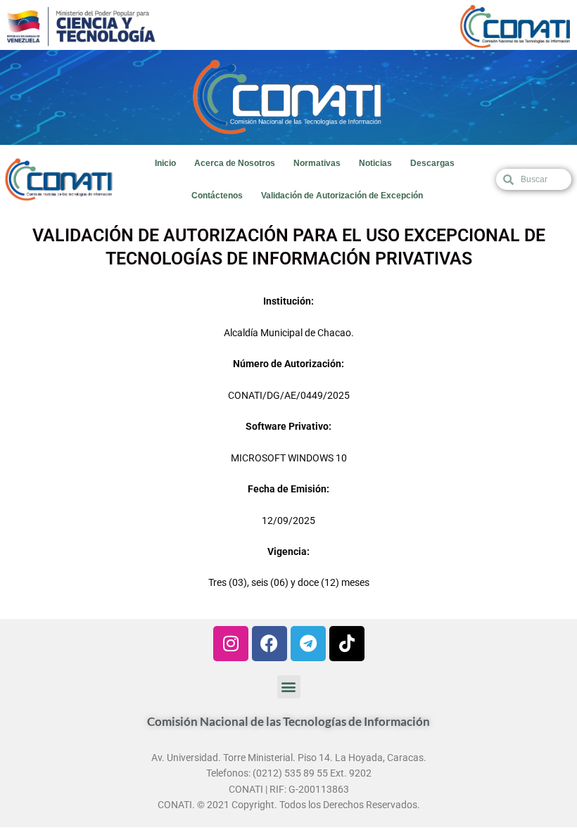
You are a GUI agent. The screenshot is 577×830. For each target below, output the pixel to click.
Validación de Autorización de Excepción (342, 195)
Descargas (432, 163)
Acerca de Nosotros (234, 163)
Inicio (165, 163)
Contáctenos (217, 195)
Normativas (317, 163)
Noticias (375, 163)
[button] (288, 686)
